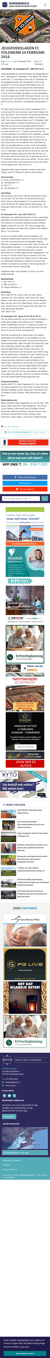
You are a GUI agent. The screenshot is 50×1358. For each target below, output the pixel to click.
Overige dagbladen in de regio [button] (16, 1152)
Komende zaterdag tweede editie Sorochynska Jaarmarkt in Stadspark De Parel (32, 859)
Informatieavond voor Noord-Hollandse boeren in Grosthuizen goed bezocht (32, 894)
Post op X (26, 483)
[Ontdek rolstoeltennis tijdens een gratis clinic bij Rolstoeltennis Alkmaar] (8, 848)
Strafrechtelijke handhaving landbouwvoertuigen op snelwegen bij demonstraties (33, 882)
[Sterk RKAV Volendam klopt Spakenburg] (8, 814)
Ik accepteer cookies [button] (25, 1353)
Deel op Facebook (27, 477)
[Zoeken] (45, 498)
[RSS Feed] (14, 1095)
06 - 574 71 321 (35, 464)
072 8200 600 (11, 1079)
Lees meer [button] (24, 1347)
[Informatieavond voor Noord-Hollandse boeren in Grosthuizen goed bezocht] (8, 895)
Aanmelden (9, 1116)
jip (9, 426)
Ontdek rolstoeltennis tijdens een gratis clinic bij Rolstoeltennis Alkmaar (32, 847)
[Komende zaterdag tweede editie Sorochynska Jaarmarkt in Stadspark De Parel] (8, 860)
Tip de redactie (27, 489)
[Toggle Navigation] (45, 5)
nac (5, 426)
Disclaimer (7, 1165)
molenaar (15, 426)
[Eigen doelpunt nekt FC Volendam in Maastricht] (8, 837)
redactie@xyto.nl (12, 1082)
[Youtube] (9, 1095)
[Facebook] (4, 1095)
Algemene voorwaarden (12, 1160)
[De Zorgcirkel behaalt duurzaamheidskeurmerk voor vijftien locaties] (8, 825)
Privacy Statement (10, 1169)
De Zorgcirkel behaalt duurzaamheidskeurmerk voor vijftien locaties (30, 824)
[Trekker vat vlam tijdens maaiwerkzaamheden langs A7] (8, 872)
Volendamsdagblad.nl (19, 3)
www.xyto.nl (10, 1085)
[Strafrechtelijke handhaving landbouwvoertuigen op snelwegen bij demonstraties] (8, 883)
